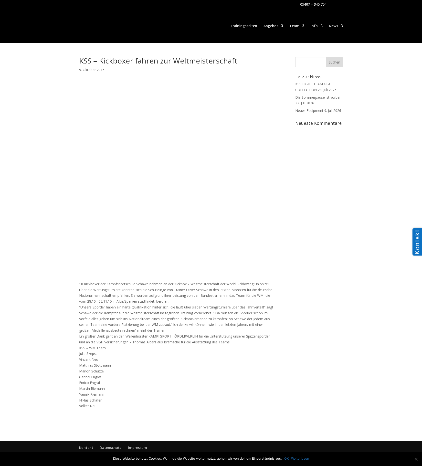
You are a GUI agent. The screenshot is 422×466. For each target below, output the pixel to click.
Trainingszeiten (243, 26)
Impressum (137, 447)
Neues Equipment (309, 110)
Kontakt (86, 447)
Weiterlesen (300, 458)
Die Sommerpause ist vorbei (317, 97)
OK (286, 458)
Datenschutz (111, 447)
